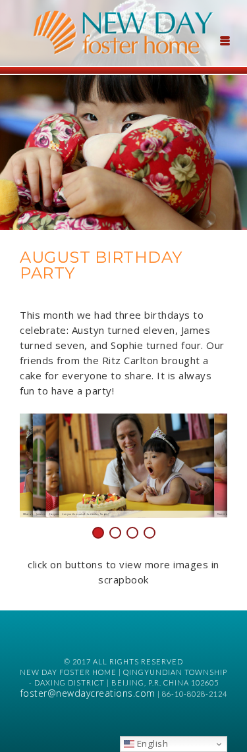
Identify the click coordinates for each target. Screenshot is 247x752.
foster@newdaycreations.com (87, 693)
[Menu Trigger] (224, 39)
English (151, 743)
